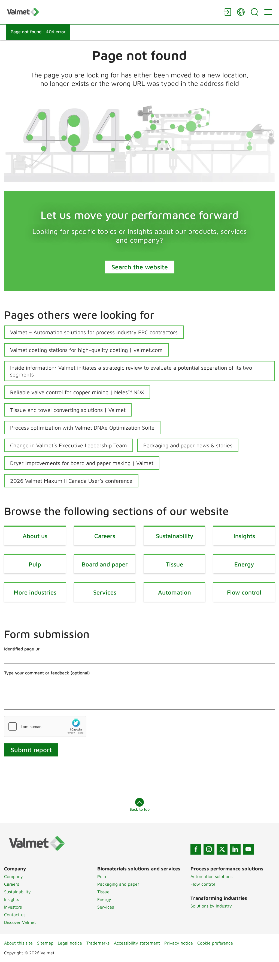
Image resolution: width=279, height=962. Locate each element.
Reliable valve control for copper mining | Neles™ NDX (77, 392)
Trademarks (98, 942)
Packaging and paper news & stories (187, 445)
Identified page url (22, 648)
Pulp (101, 876)
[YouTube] (248, 849)
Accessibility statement (137, 942)
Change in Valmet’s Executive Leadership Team (68, 445)
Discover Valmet (20, 922)
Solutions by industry (211, 905)
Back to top (139, 809)
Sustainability (17, 891)
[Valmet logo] (112, 12)
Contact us (14, 914)
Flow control (202, 884)
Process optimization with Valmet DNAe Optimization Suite (82, 427)
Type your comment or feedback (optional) (47, 672)
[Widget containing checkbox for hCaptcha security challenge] (45, 726)
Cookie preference (215, 942)
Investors (13, 906)
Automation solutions (211, 876)
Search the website (139, 267)
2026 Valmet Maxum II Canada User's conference (71, 481)
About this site (18, 942)
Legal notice (70, 942)
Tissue (103, 891)
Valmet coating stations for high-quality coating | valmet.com (86, 350)
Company (13, 876)
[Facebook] (195, 849)
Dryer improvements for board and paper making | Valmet (81, 463)
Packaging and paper (118, 884)
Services (105, 906)
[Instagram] (209, 849)
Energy (104, 899)
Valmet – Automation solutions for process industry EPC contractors (94, 332)
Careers (11, 884)
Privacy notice (178, 942)
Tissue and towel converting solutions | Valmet (68, 410)
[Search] (254, 12)
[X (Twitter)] (222, 849)
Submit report (31, 749)
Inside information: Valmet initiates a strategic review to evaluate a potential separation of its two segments (131, 371)
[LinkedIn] (235, 849)
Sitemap (45, 942)
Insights (11, 899)
